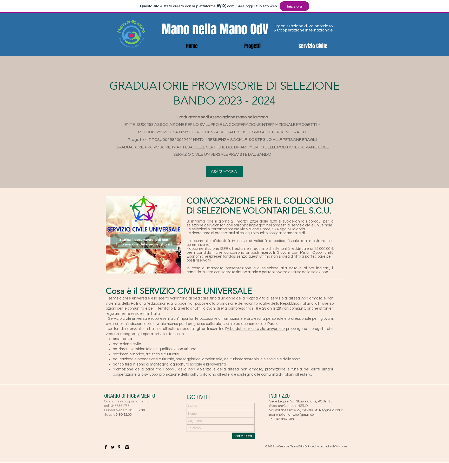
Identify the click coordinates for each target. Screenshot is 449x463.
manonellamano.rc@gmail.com (292, 414)
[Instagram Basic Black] (127, 447)
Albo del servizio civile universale (256, 329)
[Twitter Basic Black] (113, 447)
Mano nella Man (201, 29)
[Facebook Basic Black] (106, 447)
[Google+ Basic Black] (120, 447)
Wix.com (341, 446)
